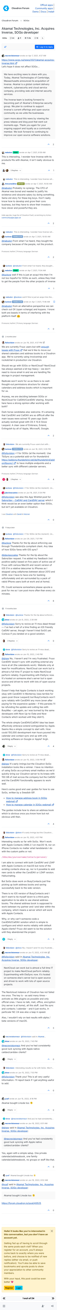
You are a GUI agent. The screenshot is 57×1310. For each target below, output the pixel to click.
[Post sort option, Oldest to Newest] (5, 47)
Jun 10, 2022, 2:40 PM (33, 654)
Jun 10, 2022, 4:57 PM (32, 837)
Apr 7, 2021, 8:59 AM (37, 152)
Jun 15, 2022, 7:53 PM (27, 1072)
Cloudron (9, 514)
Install (51, 11)
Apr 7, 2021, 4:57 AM (37, 56)
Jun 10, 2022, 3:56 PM (33, 760)
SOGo (4, 38)
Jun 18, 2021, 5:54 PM (35, 493)
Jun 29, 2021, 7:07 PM (32, 539)
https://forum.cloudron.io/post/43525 (21, 1203)
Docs (43, 11)
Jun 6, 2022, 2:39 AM (27, 620)
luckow (8, 236)
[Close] (52, 1231)
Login (18, 1288)
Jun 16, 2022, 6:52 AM (38, 1180)
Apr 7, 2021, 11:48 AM (41, 302)
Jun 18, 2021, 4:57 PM (32, 343)
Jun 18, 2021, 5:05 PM (41, 449)
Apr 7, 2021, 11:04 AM (37, 270)
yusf (7, 1099)
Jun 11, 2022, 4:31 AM (37, 952)
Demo (36, 11)
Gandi (19, 514)
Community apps (44, 8)
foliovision (9, 343)
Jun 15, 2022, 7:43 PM (27, 1041)
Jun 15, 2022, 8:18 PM (27, 1099)
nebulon (8, 152)
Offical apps (46, 5)
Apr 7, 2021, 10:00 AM (42, 184)
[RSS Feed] (42, 38)
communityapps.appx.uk (11, 218)
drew (7, 620)
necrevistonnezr (12, 56)
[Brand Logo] (6, 8)
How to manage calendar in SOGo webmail (28, 804)
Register (9, 1288)
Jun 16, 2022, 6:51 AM (37, 1123)
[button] (4, 1306)
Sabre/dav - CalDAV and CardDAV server (23, 500)
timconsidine (11, 184)
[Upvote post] (48, 144)
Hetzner (27, 514)
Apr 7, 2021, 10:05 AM (41, 236)
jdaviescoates (11, 493)
